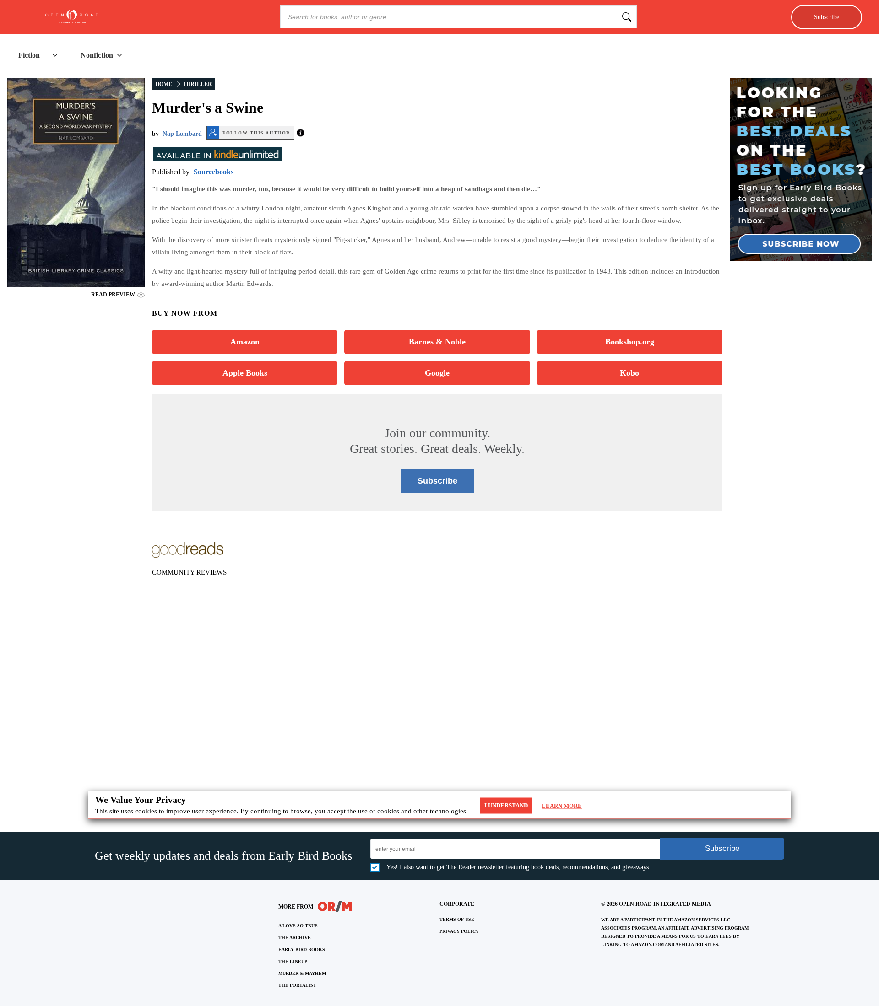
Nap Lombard (182, 133)
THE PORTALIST (297, 985)
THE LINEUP (292, 961)
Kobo (629, 372)
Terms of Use (457, 919)
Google (437, 372)
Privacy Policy (459, 931)
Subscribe (826, 17)
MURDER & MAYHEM (302, 973)
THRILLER (197, 84)
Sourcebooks (213, 172)
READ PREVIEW (113, 294)
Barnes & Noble (437, 341)
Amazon (245, 341)
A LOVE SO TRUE (298, 925)
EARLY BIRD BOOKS (301, 949)
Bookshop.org (629, 341)
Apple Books (244, 372)
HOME (163, 84)
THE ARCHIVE (294, 937)
